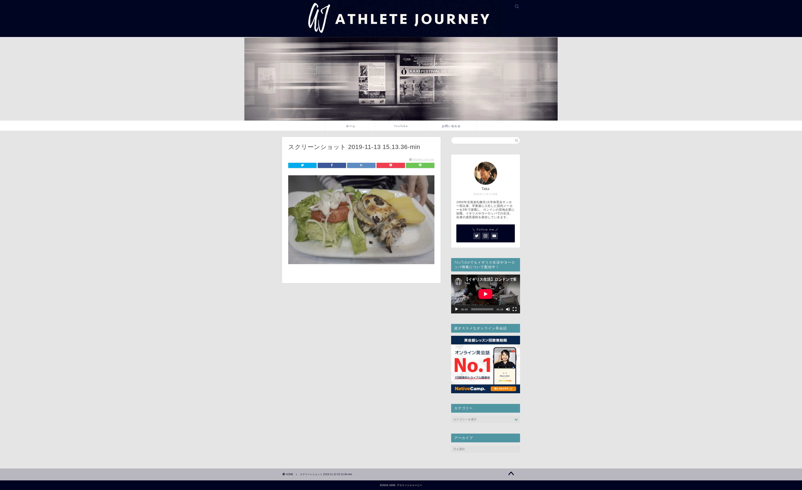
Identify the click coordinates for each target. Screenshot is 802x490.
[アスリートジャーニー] (401, 35)
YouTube (401, 126)
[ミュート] (508, 309)
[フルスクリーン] (515, 309)
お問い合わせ (451, 126)
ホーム (350, 126)
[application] (485, 294)
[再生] (456, 309)
